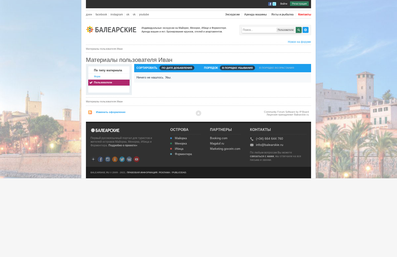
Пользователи (103, 82)
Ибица (179, 148)
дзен (89, 14)
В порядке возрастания (276, 67)
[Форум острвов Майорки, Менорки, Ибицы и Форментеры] (112, 29)
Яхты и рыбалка (282, 14)
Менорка (181, 143)
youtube (144, 14)
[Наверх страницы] (198, 113)
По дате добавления (177, 67)
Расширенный (306, 30)
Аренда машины (255, 14)
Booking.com (218, 138)
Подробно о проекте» (122, 145)
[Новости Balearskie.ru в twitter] (122, 159)
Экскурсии (232, 14)
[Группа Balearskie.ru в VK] (129, 159)
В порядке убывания (237, 67)
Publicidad (179, 172)
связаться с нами (262, 156)
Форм (97, 76)
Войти (283, 3)
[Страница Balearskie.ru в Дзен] (93, 159)
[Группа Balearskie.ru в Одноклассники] (115, 159)
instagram (117, 14)
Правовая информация (142, 172)
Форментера (183, 154)
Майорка (181, 138)
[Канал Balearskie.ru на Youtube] (136, 159)
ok (127, 14)
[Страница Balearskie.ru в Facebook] (100, 159)
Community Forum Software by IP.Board (286, 111)
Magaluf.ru (217, 143)
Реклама (164, 172)
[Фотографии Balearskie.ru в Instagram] (108, 159)
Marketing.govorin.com (225, 148)
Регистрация (299, 3)
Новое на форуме (299, 41)
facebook (101, 14)
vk (134, 14)
